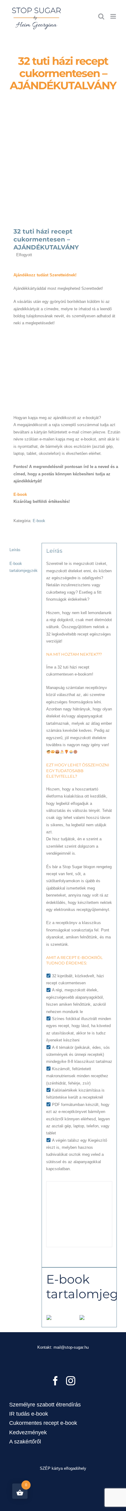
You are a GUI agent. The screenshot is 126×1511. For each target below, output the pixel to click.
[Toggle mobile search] (101, 16)
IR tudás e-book (28, 1414)
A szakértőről (25, 1442)
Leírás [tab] (14, 549)
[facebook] (55, 1380)
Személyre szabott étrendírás (45, 1405)
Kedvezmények (28, 1432)
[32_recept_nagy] (63, 168)
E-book (39, 520)
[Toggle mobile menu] (113, 16)
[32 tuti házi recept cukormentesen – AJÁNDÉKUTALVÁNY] (67, 335)
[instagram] (70, 1380)
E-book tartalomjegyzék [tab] (23, 567)
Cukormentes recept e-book (43, 1423)
